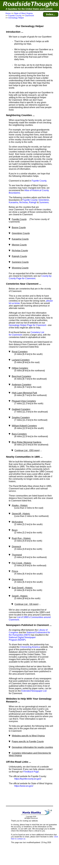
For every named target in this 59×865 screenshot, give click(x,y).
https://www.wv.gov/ (23, 786)
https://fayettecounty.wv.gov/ (27, 779)
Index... (50, 14)
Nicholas (23, 202)
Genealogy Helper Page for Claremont (27, 325)
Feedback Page (31, 771)
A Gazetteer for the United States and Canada (29, 9)
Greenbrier (44, 200)
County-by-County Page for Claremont (30, 277)
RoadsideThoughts (30, 3)
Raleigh (33, 202)
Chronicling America (30, 647)
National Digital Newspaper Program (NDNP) (22, 638)
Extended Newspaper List (34, 691)
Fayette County (39, 181)
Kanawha (13, 202)
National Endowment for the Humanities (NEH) (29, 633)
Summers (44, 202)
